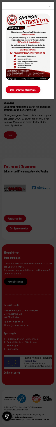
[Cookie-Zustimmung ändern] (7, 416)
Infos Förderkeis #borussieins (23, 90)
